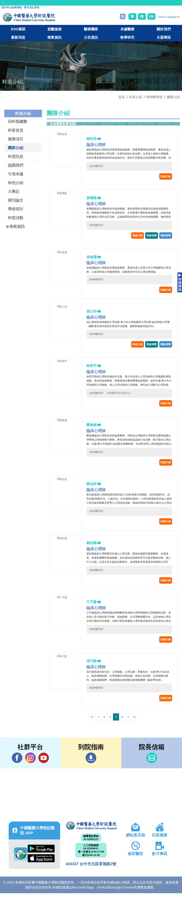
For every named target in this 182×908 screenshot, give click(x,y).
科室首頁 (15, 130)
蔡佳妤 (91, 484)
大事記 (13, 191)
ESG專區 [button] (18, 29)
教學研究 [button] (127, 37)
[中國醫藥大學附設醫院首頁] (28, 17)
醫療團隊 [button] (91, 29)
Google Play (41, 849)
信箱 (151, 758)
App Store (41, 859)
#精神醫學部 (96, 166)
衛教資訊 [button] (54, 37)
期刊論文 (15, 200)
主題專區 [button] (164, 37)
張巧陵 (91, 661)
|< (92, 717)
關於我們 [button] (164, 29)
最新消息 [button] (18, 37)
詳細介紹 (166, 176)
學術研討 (15, 209)
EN (151, 16)
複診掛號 (166, 235)
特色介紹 (15, 183)
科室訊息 (15, 156)
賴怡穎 (91, 543)
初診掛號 (151, 235)
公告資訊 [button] (91, 37)
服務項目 (15, 139)
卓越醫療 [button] (127, 29)
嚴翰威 (91, 425)
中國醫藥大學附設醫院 (91, 826)
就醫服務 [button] (54, 29)
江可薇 (91, 602)
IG (30, 758)
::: (4, 2)
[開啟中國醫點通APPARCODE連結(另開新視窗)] (21, 854)
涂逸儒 (91, 257)
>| (134, 717)
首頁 (121, 97)
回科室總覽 (17, 121)
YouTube (43, 758)
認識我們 (15, 165)
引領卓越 (15, 174)
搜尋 (123, 16)
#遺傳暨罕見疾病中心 (118, 393)
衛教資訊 (17, 226)
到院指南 (91, 758)
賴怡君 (91, 139)
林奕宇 (91, 366)
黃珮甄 (91, 198)
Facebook (17, 758)
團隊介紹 (173, 97)
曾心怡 (91, 311)
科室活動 (15, 218)
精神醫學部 (154, 97)
